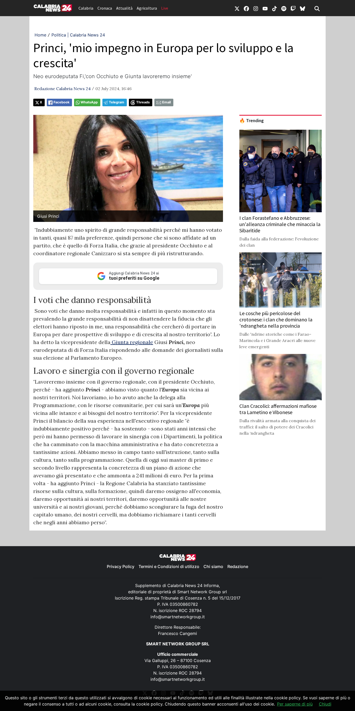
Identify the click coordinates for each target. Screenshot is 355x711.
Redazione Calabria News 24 (62, 88)
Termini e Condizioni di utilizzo (169, 566)
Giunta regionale (131, 342)
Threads (143, 102)
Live (164, 8)
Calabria (85, 8)
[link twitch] (293, 8)
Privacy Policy (120, 566)
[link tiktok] (274, 8)
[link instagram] (255, 8)
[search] (317, 8)
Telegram (116, 102)
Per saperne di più (295, 704)
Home (40, 35)
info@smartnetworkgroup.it (177, 616)
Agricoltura (147, 8)
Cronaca (104, 8)
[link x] (237, 8)
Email (166, 102)
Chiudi (325, 704)
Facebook (61, 102)
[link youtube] (265, 8)
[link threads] (302, 8)
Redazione (237, 566)
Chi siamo (213, 566)
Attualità (124, 8)
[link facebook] (246, 8)
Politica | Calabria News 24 (78, 35)
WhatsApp (89, 102)
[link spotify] (283, 8)
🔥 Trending (251, 120)
